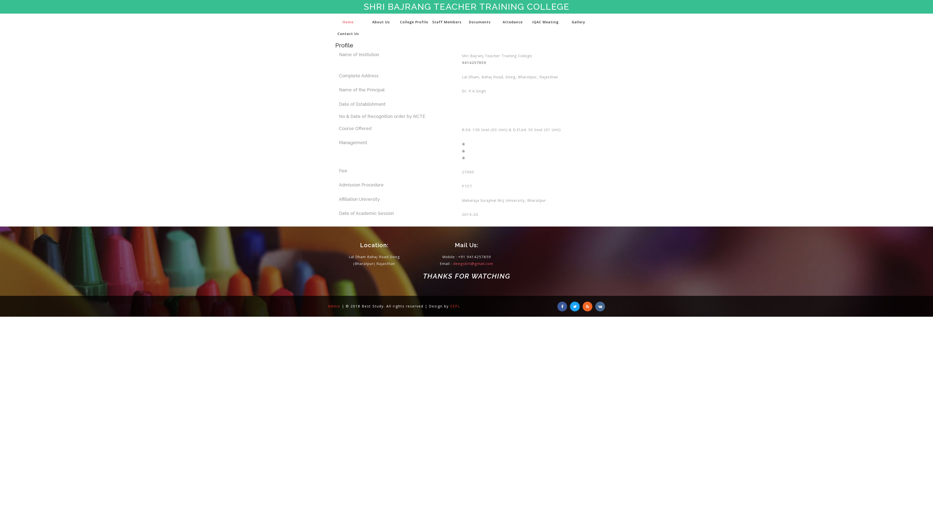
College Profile (414, 22)
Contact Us (348, 33)
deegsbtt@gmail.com (473, 263)
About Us (381, 22)
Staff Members (446, 22)
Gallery (578, 22)
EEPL (455, 306)
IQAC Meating (545, 22)
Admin (335, 306)
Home (348, 22)
